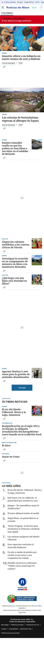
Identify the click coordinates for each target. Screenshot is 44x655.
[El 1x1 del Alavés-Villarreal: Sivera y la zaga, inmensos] (37, 411)
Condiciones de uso (32, 625)
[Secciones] (2, 7)
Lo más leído (11, 486)
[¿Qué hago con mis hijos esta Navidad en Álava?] (37, 279)
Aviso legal (5, 625)
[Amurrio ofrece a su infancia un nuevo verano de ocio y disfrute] (22, 38)
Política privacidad (17, 625)
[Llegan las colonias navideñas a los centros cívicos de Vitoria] (37, 243)
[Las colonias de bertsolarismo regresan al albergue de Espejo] (22, 100)
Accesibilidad (13, 629)
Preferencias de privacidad (10, 633)
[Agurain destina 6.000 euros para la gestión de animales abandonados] (37, 373)
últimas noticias (14, 401)
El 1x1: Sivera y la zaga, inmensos (16, 21)
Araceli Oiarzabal (8, 63)
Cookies (3, 629)
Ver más (22, 388)
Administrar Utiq (25, 629)
